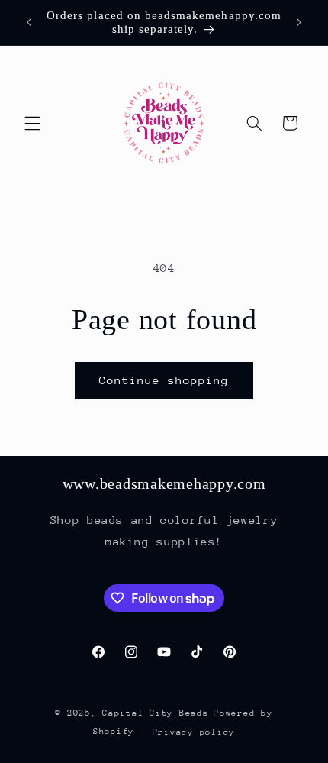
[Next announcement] (299, 22)
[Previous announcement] (29, 22)
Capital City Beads (155, 713)
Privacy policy (194, 732)
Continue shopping (164, 379)
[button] (32, 123)
